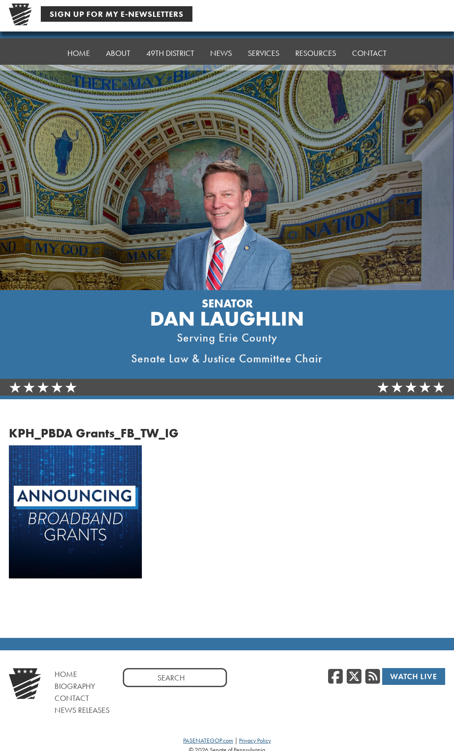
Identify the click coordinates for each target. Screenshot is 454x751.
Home (78, 53)
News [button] (221, 53)
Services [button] (263, 53)
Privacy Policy (255, 740)
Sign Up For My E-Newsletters (117, 14)
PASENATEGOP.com (208, 740)
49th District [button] (170, 53)
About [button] (118, 53)
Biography (75, 686)
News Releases (82, 710)
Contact (369, 53)
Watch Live (413, 676)
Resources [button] (315, 53)
